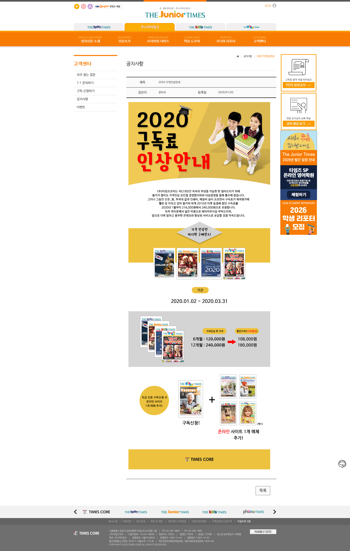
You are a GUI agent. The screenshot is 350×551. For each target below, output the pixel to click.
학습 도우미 (192, 39)
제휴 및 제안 (156, 521)
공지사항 (82, 99)
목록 (263, 490)
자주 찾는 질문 (86, 75)
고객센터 (260, 39)
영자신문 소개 (90, 39)
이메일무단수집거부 (222, 521)
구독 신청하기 (86, 91)
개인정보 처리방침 (177, 521)
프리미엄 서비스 (158, 39)
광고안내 (141, 521)
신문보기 (124, 39)
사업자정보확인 (199, 521)
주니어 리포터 (225, 39)
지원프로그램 (244, 521)
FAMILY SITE (263, 532)
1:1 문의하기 (85, 83)
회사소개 (113, 521)
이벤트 (81, 107)
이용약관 (127, 521)
